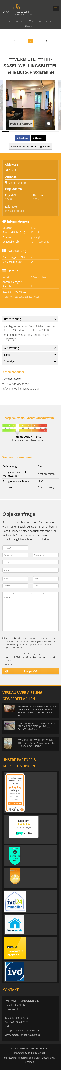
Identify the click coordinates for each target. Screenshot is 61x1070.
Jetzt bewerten (14, 803)
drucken (46, 146)
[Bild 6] (37, 131)
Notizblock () (19, 146)
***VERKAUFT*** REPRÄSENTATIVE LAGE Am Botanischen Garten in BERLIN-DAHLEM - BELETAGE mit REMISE (37, 711)
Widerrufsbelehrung (29, 1057)
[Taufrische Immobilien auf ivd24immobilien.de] (15, 901)
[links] (15, 40)
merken (33, 146)
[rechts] (46, 40)
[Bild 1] (5, 131)
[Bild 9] (55, 131)
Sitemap (29, 1061)
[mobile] (56, 8)
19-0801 (10, 199)
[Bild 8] (49, 131)
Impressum (9, 1057)
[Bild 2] (12, 131)
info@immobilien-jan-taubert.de (21, 388)
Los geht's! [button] (30, 671)
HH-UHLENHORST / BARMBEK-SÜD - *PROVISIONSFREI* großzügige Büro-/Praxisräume (37, 726)
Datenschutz (49, 1057)
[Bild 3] (18, 131)
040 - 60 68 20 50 (18, 21)
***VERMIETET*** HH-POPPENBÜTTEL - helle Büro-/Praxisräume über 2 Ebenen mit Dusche (37, 742)
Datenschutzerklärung (26, 638)
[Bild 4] (24, 131)
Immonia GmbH (36, 1052)
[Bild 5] (30, 131)
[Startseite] (17, 9)
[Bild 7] (43, 131)
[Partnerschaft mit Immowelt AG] (15, 948)
